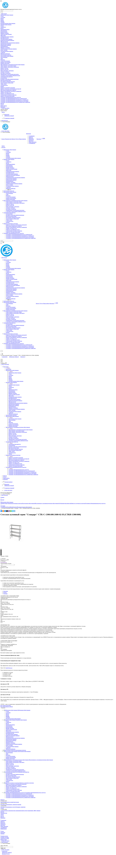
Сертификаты (4, 827)
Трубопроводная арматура (15, 444)
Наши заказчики (4, 826)
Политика (3, 832)
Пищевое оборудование (14, 384)
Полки (8, 507)
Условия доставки (5, 837)
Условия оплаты (4, 836)
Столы (2, 507)
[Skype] (12, 511)
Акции (2, 814)
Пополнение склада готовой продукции (10, 802)
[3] (58, 552)
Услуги (2, 815)
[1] (58, 550)
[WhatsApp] (11, 511)
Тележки (15, 507)
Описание (5, 591)
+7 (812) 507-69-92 (5, 108)
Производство (4, 813)
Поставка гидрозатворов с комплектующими (11, 804)
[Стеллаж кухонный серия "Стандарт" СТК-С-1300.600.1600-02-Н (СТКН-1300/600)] (15, 546)
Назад (8, 367)
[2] (58, 551)
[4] (58, 553)
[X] (7, 511)
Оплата (5, 592)
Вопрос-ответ (4, 839)
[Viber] (9, 511)
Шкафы (11, 507)
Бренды (2, 816)
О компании (3, 820)
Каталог (2, 811)
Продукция (8, 369)
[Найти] (2, 12)
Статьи (2, 808)
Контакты (3, 825)
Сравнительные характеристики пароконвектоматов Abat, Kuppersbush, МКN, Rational (20, 810)
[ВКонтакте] (1, 511)
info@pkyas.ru (5, 120)
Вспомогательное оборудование (24, 507)
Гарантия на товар (5, 838)
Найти (2, 848)
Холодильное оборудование (15, 418)
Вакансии (3, 822)
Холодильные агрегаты (16, 503)
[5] (58, 555)
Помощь (2, 833)
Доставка (5, 593)
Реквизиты (3, 824)
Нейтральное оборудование (15, 372)
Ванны (5, 507)
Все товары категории (6, 705)
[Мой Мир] (5, 511)
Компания (3, 817)
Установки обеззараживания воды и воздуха (19, 469)
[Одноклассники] (3, 511)
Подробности (4, 562)
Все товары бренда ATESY (7, 706)
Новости (2, 799)
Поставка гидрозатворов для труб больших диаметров (13, 807)
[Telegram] (14, 511)
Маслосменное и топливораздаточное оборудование (21, 429)
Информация (4, 828)
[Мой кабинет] (1, 352)
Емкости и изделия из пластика (16, 457)
